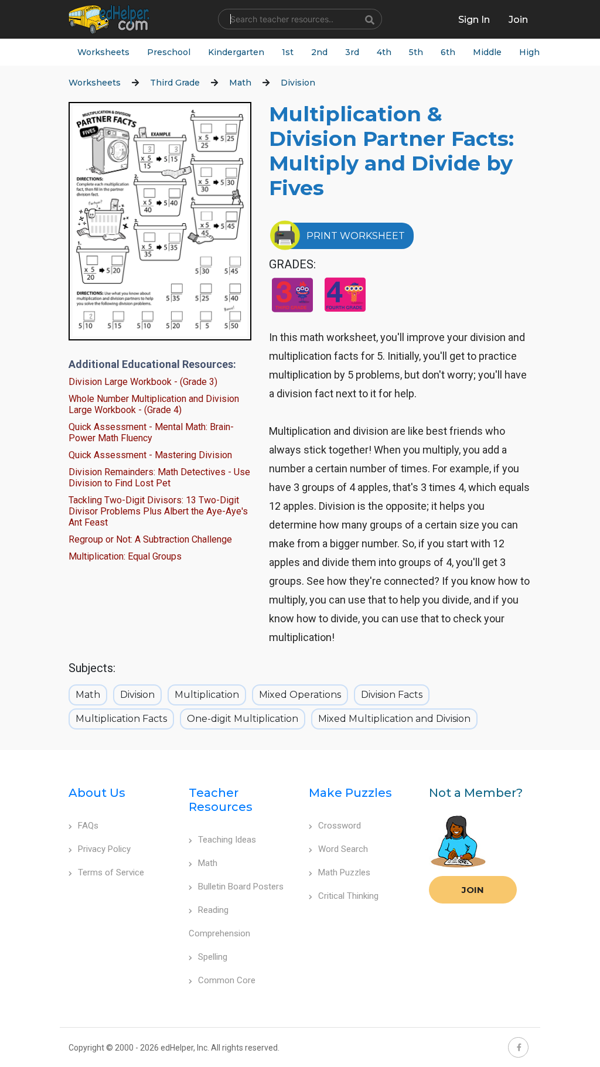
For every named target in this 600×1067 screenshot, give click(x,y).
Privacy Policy (104, 849)
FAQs (88, 825)
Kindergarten (236, 52)
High (529, 52)
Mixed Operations (300, 694)
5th (416, 52)
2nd (319, 52)
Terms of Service (111, 872)
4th (384, 52)
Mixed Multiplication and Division (394, 718)
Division (298, 82)
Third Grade (175, 82)
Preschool (168, 52)
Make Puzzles (350, 793)
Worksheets (103, 52)
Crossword (339, 825)
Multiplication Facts (121, 718)
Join (473, 889)
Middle (487, 52)
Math (240, 82)
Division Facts (391, 694)
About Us (97, 793)
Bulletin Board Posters (241, 886)
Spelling (212, 957)
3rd (352, 52)
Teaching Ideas (227, 839)
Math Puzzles (344, 872)
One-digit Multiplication (242, 718)
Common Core (226, 980)
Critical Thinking (348, 896)
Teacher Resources (221, 800)
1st (288, 52)
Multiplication (207, 694)
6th (448, 52)
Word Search (343, 849)
